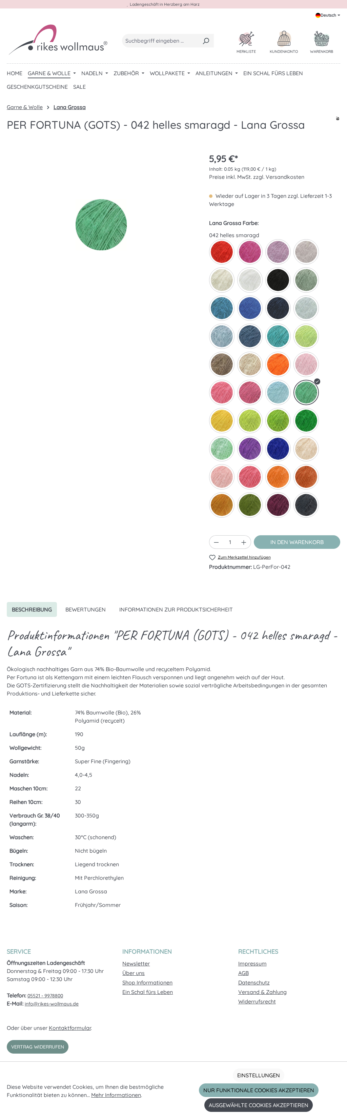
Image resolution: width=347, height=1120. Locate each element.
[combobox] (160, 40)
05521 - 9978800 (45, 996)
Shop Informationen (147, 982)
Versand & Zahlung (262, 992)
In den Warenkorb (297, 542)
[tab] (32, 609)
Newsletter (136, 963)
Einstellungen (258, 1075)
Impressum (252, 963)
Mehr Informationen (116, 1095)
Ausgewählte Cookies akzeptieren (258, 1105)
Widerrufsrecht (257, 1001)
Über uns (133, 973)
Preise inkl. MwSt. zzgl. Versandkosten (256, 176)
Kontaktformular (70, 1027)
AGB (243, 973)
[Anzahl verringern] (216, 542)
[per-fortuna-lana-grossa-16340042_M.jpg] (101, 224)
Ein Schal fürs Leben (147, 992)
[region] (101, 224)
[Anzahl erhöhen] (244, 542)
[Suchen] (206, 40)
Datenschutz (254, 982)
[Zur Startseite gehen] (57, 39)
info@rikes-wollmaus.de (52, 1004)
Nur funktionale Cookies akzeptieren (258, 1090)
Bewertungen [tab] (85, 609)
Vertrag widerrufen (37, 1047)
